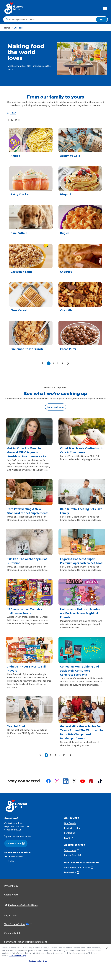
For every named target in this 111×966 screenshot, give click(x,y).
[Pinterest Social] (91, 781)
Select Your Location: (17, 852)
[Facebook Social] (48, 781)
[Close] (107, 948)
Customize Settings (38, 961)
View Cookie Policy (17, 956)
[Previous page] (43, 363)
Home (7, 27)
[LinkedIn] (66, 781)
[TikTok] (100, 781)
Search (101, 19)
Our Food (18, 27)
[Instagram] (57, 781)
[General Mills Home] (14, 8)
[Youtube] (82, 781)
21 (64, 755)
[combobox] (52, 19)
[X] (74, 781)
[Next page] (67, 363)
